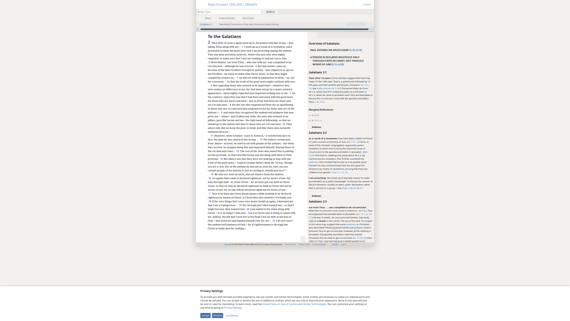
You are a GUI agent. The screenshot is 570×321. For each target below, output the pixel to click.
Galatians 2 (206, 24)
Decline (217, 315)
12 (310, 88)
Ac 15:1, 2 (353, 141)
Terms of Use (290, 244)
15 (212, 174)
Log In (343, 244)
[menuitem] (370, 11)
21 (274, 220)
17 (210, 193)
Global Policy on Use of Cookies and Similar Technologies (294, 304)
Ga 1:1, (336, 172)
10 (284, 124)
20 (248, 209)
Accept (205, 315)
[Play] (198, 29)
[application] (285, 29)
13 (237, 151)
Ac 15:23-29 (360, 237)
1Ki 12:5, (364, 84)
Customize (232, 315)
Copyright (228, 244)
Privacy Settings (233, 307)
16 (210, 178)
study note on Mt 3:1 (352, 188)
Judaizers (313, 161)
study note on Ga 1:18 (328, 88)
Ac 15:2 (321, 101)
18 (210, 201)
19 (240, 205)
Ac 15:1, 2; (362, 214)
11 (212, 135)
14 (221, 158)
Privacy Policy (304, 244)
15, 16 (343, 172)
